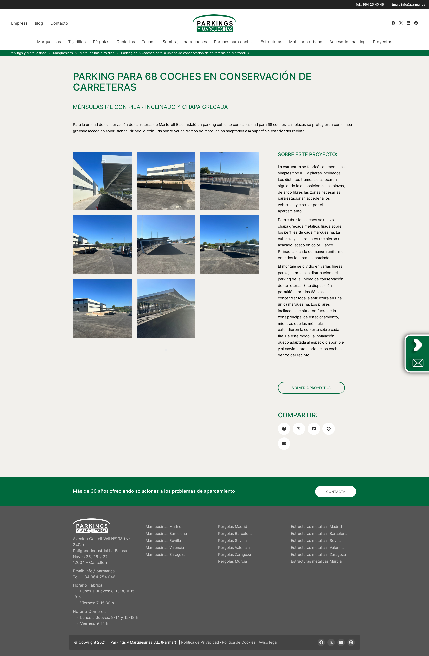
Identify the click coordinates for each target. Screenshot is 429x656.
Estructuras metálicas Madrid (316, 526)
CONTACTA (335, 492)
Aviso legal (268, 642)
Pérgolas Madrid (232, 526)
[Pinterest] (328, 429)
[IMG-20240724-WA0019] (229, 181)
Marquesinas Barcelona (166, 533)
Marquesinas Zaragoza (165, 554)
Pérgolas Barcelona (235, 533)
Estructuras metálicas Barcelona (319, 533)
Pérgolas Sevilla (232, 540)
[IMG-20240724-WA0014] (166, 308)
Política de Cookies (239, 642)
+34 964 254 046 (98, 576)
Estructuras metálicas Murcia (316, 561)
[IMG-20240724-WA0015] (102, 308)
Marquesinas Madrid (163, 526)
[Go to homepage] (214, 23)
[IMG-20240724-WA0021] (102, 181)
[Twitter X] (299, 429)
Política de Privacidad (200, 642)
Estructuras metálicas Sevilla (316, 540)
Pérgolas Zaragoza (234, 554)
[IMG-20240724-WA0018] (102, 244)
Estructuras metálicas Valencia (317, 547)
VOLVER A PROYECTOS (311, 387)
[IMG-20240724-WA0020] (166, 181)
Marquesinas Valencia (165, 547)
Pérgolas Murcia (232, 561)
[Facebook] (284, 429)
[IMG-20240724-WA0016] (229, 244)
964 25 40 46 (373, 4)
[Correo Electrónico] (284, 443)
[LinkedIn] (314, 429)
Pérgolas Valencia (234, 547)
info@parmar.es (413, 4)
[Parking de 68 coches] (166, 244)
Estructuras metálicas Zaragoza (318, 554)
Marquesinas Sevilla (163, 540)
